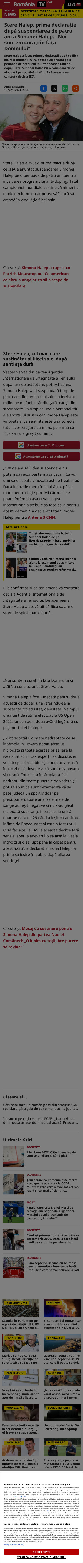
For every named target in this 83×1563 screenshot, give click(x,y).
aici (48, 1510)
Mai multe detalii (19, 1497)
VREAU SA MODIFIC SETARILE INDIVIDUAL (41, 1557)
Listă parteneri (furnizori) (14, 1544)
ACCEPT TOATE (41, 1551)
